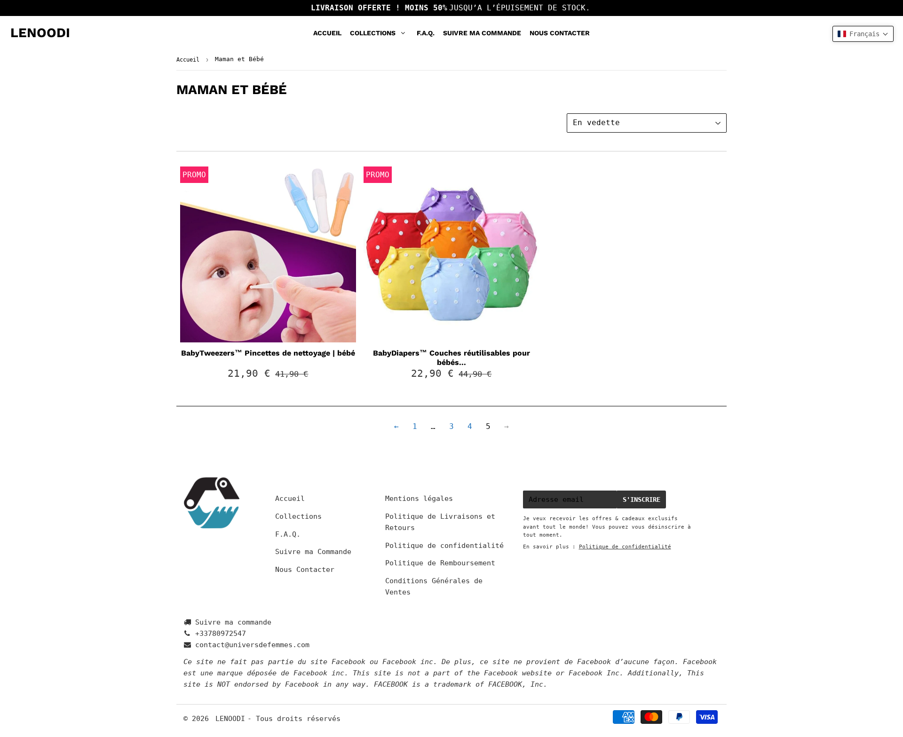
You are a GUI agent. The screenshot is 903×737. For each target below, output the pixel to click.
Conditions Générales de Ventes (434, 586)
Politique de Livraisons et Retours (440, 522)
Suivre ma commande (233, 622)
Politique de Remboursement (440, 563)
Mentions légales (419, 498)
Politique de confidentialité (444, 545)
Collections (373, 33)
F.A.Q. (426, 33)
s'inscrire (641, 499)
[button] (863, 33)
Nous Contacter (560, 33)
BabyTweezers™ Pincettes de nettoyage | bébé (268, 353)
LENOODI (40, 32)
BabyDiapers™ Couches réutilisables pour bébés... (451, 358)
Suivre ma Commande (482, 33)
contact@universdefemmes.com (252, 645)
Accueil (327, 33)
